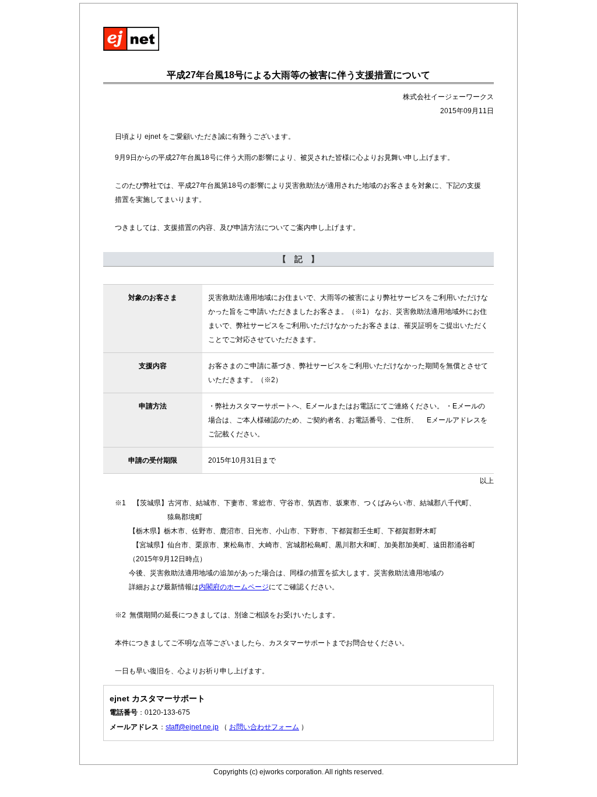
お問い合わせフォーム (264, 727)
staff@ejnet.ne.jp (192, 727)
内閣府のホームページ (234, 587)
